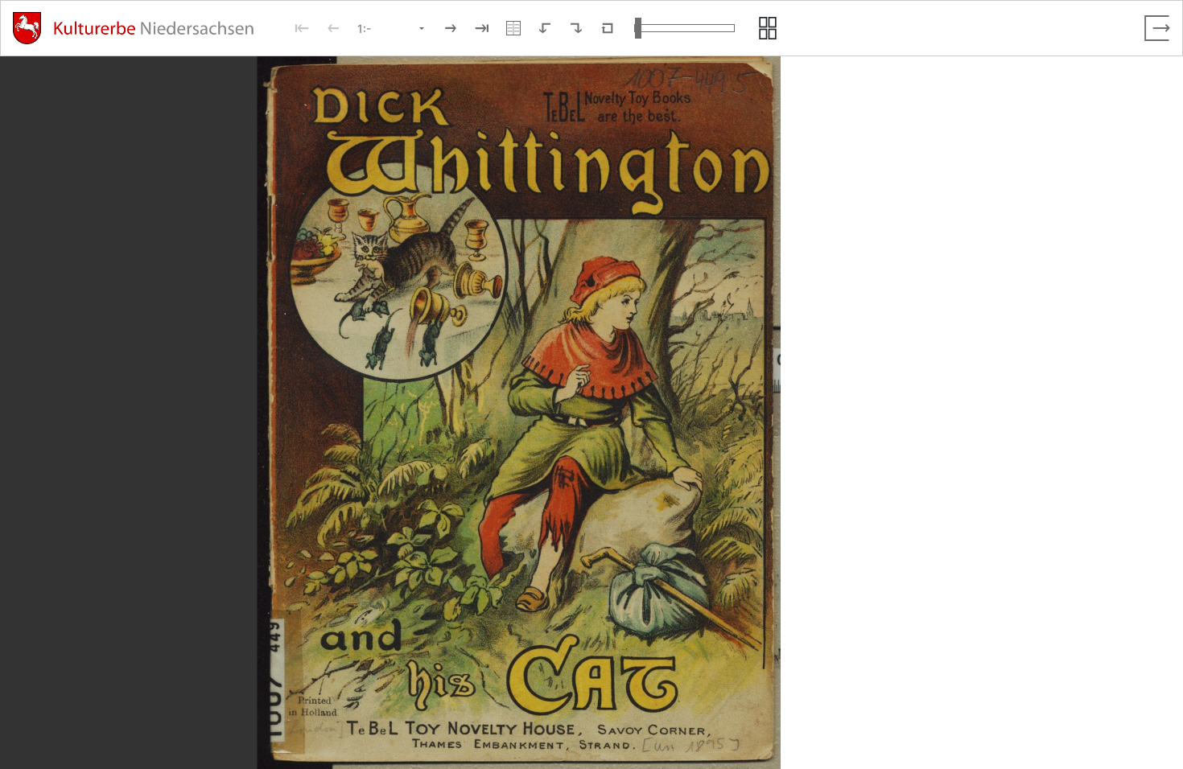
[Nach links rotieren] (545, 28)
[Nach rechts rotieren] (576, 28)
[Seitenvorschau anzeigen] (767, 28)
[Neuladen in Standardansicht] (607, 28)
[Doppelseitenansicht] (513, 28)
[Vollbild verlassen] (1157, 28)
